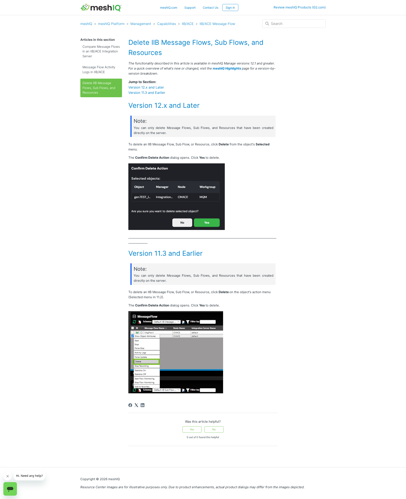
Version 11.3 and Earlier (146, 92)
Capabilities (167, 24)
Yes (192, 429)
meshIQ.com (168, 7)
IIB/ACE (188, 24)
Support (190, 7)
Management (140, 24)
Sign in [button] (230, 7)
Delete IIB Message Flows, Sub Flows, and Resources (98, 87)
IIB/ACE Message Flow (217, 24)
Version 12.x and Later (146, 87)
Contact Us (210, 7)
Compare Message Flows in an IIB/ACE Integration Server (101, 51)
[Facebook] (130, 405)
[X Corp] (136, 405)
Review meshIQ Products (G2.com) (300, 7)
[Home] (101, 7)
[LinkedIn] (142, 405)
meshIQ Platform (111, 24)
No (214, 429)
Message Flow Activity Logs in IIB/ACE (98, 69)
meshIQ (86, 24)
